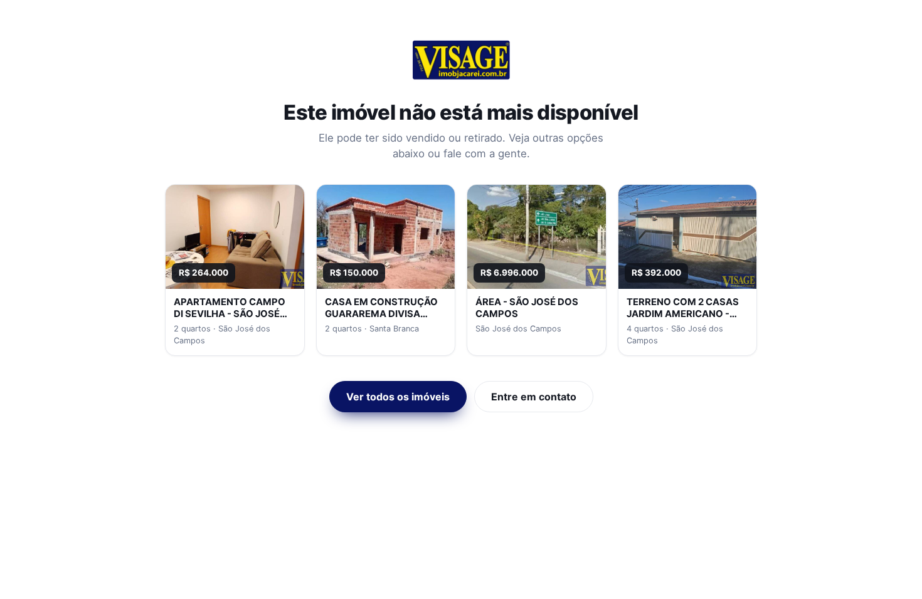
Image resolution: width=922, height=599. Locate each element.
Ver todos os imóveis (398, 396)
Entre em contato (533, 396)
